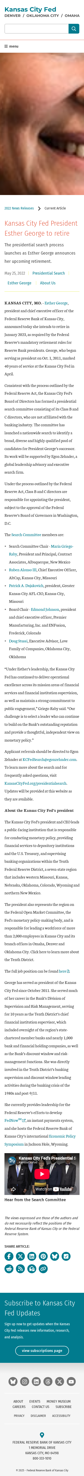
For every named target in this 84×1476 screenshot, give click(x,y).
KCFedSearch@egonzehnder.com (49, 759)
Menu (13, 46)
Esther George (56, 303)
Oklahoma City (42, 16)
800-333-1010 (42, 1458)
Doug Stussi (18, 640)
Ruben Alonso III (23, 569)
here (62, 971)
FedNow (15, 1120)
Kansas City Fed (30, 9)
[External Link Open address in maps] (42, 1435)
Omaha (72, 16)
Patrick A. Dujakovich (26, 585)
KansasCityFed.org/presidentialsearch (35, 783)
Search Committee (26, 534)
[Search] (74, 29)
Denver (12, 16)
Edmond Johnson (45, 609)
